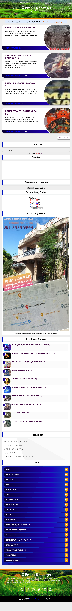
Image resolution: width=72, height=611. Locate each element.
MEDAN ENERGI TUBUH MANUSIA (16, 441)
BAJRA (8, 515)
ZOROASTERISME (12, 560)
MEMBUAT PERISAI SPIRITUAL (17, 530)
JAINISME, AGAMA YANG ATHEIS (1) (24, 379)
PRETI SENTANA (12, 505)
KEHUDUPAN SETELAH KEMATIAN (18, 525)
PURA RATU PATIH (12, 545)
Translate (42, 153)
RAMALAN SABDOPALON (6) (20, 27)
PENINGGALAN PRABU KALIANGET (18, 540)
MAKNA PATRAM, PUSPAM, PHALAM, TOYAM (28, 362)
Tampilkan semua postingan (53, 22)
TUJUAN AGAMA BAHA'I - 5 (21, 413)
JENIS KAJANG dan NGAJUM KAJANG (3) (26, 396)
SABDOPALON (11, 490)
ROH (7, 485)
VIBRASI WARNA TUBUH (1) (16, 550)
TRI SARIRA (10, 510)
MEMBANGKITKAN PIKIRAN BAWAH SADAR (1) (28, 387)
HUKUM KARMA (9, 453)
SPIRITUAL (10, 480)
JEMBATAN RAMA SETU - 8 (21, 370)
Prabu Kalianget (38, 8)
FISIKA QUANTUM (12, 500)
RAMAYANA (10, 469)
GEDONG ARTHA (12, 520)
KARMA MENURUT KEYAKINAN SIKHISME (26, 421)
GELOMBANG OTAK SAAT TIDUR (15, 445)
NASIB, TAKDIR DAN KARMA (13, 449)
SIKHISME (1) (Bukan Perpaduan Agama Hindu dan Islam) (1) (33, 353)
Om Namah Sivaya (12, 535)
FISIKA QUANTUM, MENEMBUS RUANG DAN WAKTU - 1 (31, 345)
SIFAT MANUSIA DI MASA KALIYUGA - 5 (18, 56)
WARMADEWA (11, 555)
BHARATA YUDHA (12, 475)
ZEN (7, 495)
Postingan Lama (63, 138)
